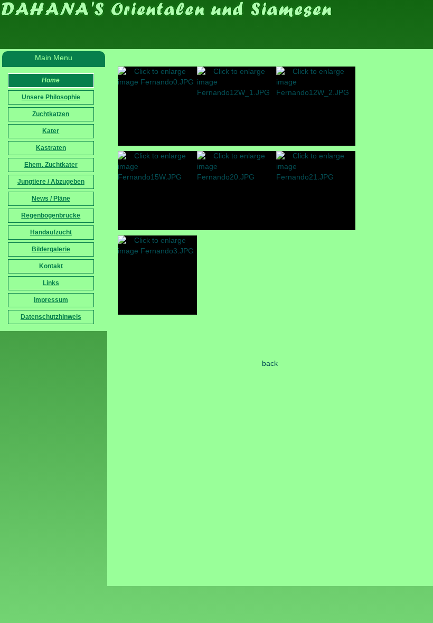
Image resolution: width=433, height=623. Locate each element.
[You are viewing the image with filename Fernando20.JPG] (236, 190)
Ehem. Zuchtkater (51, 164)
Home (51, 80)
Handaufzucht (51, 232)
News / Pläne (51, 198)
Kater (50, 131)
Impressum (51, 300)
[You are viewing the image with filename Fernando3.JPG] (157, 275)
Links (51, 283)
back (270, 363)
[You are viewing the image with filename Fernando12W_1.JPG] (236, 106)
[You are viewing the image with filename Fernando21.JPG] (315, 190)
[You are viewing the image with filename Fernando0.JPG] (157, 106)
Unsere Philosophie (51, 97)
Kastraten (51, 148)
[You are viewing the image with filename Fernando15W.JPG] (157, 190)
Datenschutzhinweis (51, 316)
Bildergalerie (51, 249)
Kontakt (51, 266)
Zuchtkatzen (50, 114)
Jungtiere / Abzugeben (50, 181)
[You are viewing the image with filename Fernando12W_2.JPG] (315, 106)
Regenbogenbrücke (50, 215)
